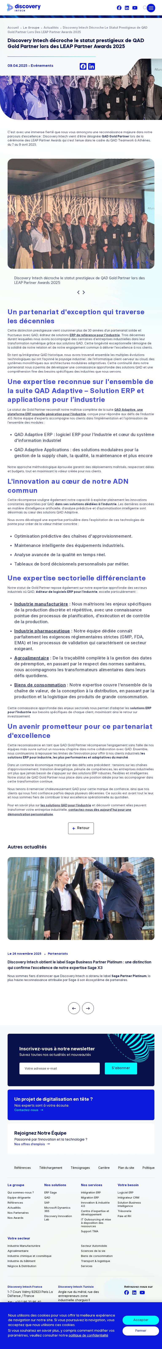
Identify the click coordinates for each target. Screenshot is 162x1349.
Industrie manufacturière (41, 604)
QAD (47, 1197)
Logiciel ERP (126, 1192)
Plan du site (126, 1167)
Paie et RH (124, 1216)
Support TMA (89, 1231)
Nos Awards (15, 1217)
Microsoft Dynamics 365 (57, 1209)
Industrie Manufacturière (24, 1245)
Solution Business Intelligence (129, 1204)
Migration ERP (90, 1197)
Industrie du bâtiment (21, 1261)
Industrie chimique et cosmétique (29, 1256)
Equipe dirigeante (19, 1197)
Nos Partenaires (18, 1212)
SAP (47, 1202)
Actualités (51, 27)
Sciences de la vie (93, 1250)
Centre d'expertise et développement (95, 1212)
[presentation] (78, 293)
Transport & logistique (95, 1261)
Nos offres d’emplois (29, 1144)
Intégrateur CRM (128, 1197)
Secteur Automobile (94, 1245)
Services (86, 1266)
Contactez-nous (26, 1110)
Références (22, 1167)
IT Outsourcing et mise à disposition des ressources (96, 1223)
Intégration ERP (91, 1192)
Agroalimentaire (31, 657)
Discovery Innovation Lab (58, 1217)
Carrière (104, 1167)
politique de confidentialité (88, 1335)
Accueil (13, 27)
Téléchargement (50, 1167)
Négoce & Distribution (22, 1266)
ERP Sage (50, 1192)
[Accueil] (23, 7)
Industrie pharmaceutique (42, 631)
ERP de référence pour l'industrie (95, 335)
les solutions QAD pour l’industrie (65, 805)
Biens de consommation (40, 684)
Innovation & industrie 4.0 (95, 1204)
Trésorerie (124, 1211)
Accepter (140, 1320)
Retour (83, 828)
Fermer (140, 1331)
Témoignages (80, 1167)
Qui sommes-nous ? (21, 1192)
